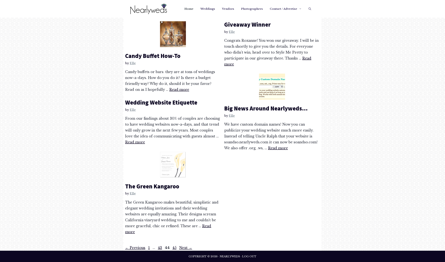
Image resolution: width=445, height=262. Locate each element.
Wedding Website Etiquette (161, 102)
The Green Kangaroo (152, 186)
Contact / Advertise (283, 8)
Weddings (207, 8)
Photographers (252, 8)
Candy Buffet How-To (152, 55)
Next (185, 248)
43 (160, 248)
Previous (135, 248)
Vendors (228, 8)
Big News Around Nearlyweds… (266, 108)
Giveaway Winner (247, 24)
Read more (179, 90)
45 (174, 248)
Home (188, 8)
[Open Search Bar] (310, 9)
